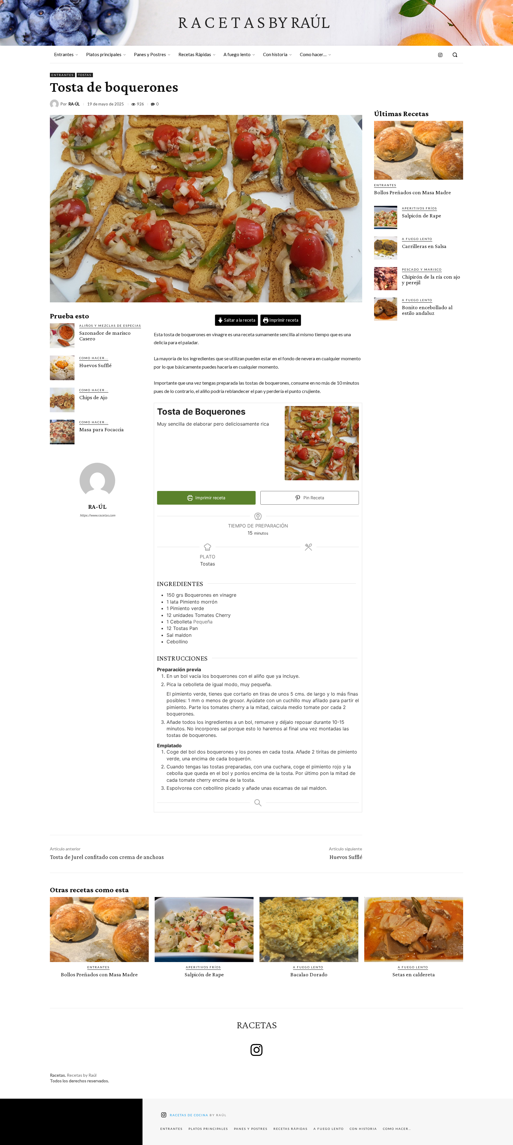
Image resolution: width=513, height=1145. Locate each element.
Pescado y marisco (422, 269)
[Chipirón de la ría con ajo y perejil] (385, 278)
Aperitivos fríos (419, 208)
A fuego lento (417, 239)
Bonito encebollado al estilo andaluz (427, 310)
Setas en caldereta (413, 974)
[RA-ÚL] (55, 104)
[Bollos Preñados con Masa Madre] (418, 150)
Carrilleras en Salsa (424, 246)
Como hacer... (93, 358)
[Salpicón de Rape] (385, 217)
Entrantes (62, 75)
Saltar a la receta (239, 320)
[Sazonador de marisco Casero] (62, 335)
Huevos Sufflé (95, 365)
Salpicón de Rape (421, 215)
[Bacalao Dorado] (308, 929)
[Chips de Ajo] (62, 400)
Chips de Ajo (93, 397)
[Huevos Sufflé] (62, 368)
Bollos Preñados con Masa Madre (412, 192)
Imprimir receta (283, 320)
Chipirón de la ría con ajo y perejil (431, 279)
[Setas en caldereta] (413, 929)
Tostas (84, 75)
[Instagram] (440, 55)
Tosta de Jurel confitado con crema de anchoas (107, 857)
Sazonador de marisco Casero (105, 336)
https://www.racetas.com (97, 515)
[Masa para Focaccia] (62, 432)
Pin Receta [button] (313, 497)
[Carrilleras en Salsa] (385, 248)
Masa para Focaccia (101, 429)
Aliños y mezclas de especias (110, 325)
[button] (454, 54)
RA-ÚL (74, 104)
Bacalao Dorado (308, 974)
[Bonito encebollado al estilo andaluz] (385, 309)
